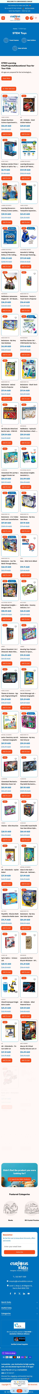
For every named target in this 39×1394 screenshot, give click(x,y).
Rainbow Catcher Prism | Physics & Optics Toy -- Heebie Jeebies (9, 165)
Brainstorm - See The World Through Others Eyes (8, 562)
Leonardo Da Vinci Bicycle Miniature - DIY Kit (28, 959)
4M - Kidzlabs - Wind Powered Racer (27, 1003)
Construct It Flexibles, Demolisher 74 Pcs (27, 1180)
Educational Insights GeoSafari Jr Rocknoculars (27, 474)
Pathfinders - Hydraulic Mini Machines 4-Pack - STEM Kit (28, 430)
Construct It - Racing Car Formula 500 (28, 1356)
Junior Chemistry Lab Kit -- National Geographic (9, 739)
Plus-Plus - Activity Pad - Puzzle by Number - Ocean (28, 1135)
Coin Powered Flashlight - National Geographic (9, 1268)
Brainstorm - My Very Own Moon (27, 518)
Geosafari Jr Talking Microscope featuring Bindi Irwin (27, 253)
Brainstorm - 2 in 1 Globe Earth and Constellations (9, 518)
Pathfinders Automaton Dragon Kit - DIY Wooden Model (9, 297)
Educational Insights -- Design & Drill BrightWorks (9, 606)
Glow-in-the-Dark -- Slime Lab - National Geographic (27, 871)
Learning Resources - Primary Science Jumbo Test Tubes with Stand (9, 209)
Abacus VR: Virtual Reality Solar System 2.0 (9, 1312)
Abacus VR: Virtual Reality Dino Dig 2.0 (27, 1312)
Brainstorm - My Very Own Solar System (27, 915)
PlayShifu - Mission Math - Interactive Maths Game (10, 915)
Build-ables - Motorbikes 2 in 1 (10, 1091)
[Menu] (3, 18)
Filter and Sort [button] (10, 89)
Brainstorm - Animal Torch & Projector (8, 386)
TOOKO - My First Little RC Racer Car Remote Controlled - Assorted (9, 1135)
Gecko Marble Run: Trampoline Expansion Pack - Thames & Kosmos (29, 209)
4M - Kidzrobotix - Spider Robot (10, 871)
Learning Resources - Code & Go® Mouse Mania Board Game (8, 1224)
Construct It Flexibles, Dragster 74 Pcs (8, 1180)
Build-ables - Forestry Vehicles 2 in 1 (27, 606)
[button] (27, 18)
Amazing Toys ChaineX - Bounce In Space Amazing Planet (28, 650)
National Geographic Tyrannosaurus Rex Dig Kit (28, 1268)
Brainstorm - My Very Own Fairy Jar (27, 739)
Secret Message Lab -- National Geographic (28, 695)
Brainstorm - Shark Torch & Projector (28, 386)
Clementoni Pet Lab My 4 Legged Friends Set (9, 474)
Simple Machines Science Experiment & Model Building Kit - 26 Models (9, 121)
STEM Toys (22, 29)
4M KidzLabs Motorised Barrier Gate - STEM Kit (9, 430)
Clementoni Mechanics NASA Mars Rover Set (9, 783)
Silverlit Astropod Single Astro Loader (9, 1003)
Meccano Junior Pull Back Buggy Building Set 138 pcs (29, 1091)
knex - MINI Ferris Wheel (28, 561)
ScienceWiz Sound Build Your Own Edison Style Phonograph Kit (28, 827)
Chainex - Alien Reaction (9, 826)
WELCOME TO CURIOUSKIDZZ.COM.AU (19, 1)
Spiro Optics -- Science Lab (9, 959)
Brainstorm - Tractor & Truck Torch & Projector (28, 297)
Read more (6, 78)
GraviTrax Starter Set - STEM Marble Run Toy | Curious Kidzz (28, 342)
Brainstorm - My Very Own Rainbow (8, 342)
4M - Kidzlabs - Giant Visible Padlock (27, 121)
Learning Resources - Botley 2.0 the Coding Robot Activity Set (8, 253)
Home (15, 29)
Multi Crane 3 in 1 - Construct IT (26, 1224)
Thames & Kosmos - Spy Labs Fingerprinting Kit (9, 695)
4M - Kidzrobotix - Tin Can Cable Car (8, 1047)
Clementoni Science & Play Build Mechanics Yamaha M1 (27, 783)
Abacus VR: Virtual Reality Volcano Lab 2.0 (28, 1047)
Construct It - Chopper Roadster (9, 1356)
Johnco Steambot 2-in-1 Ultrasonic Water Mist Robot (9, 650)
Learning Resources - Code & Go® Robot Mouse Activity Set (27, 165)
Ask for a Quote (29, 8)
